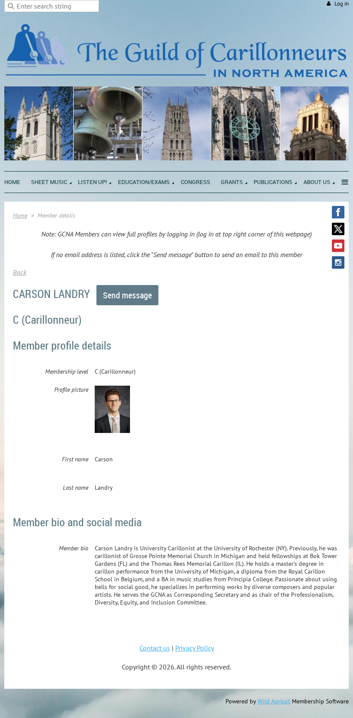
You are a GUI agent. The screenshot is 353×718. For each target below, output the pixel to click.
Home (20, 215)
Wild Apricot (273, 701)
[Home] (176, 81)
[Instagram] (338, 262)
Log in (341, 3)
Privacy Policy (194, 648)
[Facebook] (338, 212)
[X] (338, 229)
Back (19, 272)
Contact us (154, 648)
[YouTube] (338, 245)
